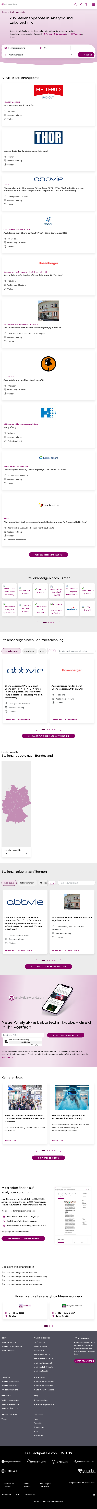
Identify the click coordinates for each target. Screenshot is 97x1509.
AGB (17, 1494)
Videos (4, 1419)
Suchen (88, 54)
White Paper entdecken (44, 1381)
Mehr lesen (7, 1057)
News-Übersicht (8, 1350)
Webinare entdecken (10, 1400)
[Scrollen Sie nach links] (50, 651)
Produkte (38, 1423)
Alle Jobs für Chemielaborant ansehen (48, 736)
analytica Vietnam (42, 1363)
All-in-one (38, 1435)
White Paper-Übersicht (44, 1389)
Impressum (6, 1494)
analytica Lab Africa (42, 1367)
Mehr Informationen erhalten (23, 1238)
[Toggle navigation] (93, 4)
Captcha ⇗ (36, 1045)
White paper (39, 1427)
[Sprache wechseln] (86, 4)
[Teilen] (81, 4)
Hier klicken (25, 1042)
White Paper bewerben (43, 1385)
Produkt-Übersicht (10, 1389)
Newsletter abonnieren (65, 1035)
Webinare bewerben (10, 1404)
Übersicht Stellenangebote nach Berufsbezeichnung (24, 1276)
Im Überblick (39, 1342)
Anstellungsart (16, 54)
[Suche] (75, 4)
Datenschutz (29, 1494)
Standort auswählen (13, 850)
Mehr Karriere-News (48, 1158)
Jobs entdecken (40, 1400)
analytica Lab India (42, 1358)
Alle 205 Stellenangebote (48, 554)
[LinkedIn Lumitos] (93, 1494)
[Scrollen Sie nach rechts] (54, 651)
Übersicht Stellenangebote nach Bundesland (21, 1280)
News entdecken (9, 1342)
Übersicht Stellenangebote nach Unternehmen (22, 1284)
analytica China (40, 1354)
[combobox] (76, 651)
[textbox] (76, 651)
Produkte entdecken (10, 1381)
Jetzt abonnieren (84, 1361)
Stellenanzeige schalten (44, 1404)
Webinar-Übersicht (10, 1408)
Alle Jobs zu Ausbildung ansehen (48, 966)
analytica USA (40, 1371)
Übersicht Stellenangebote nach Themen (19, 1272)
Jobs (36, 1431)
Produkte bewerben (10, 1385)
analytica (38, 1350)
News (36, 1419)
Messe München (41, 1346)
